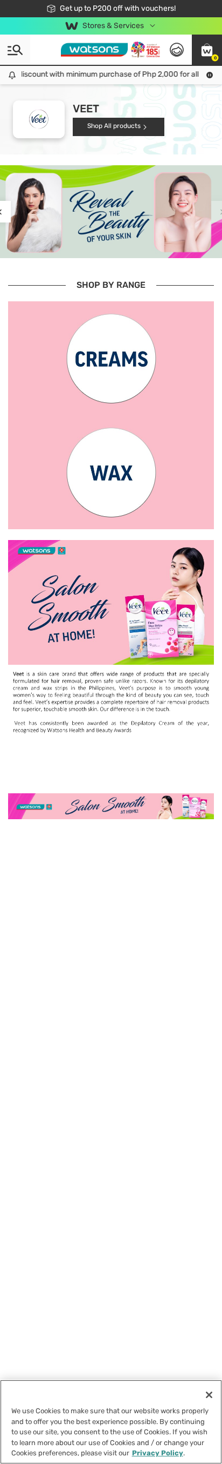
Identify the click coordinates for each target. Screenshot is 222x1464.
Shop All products (114, 126)
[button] (207, 50)
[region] (111, 1422)
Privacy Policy (157, 1453)
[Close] (209, 1395)
